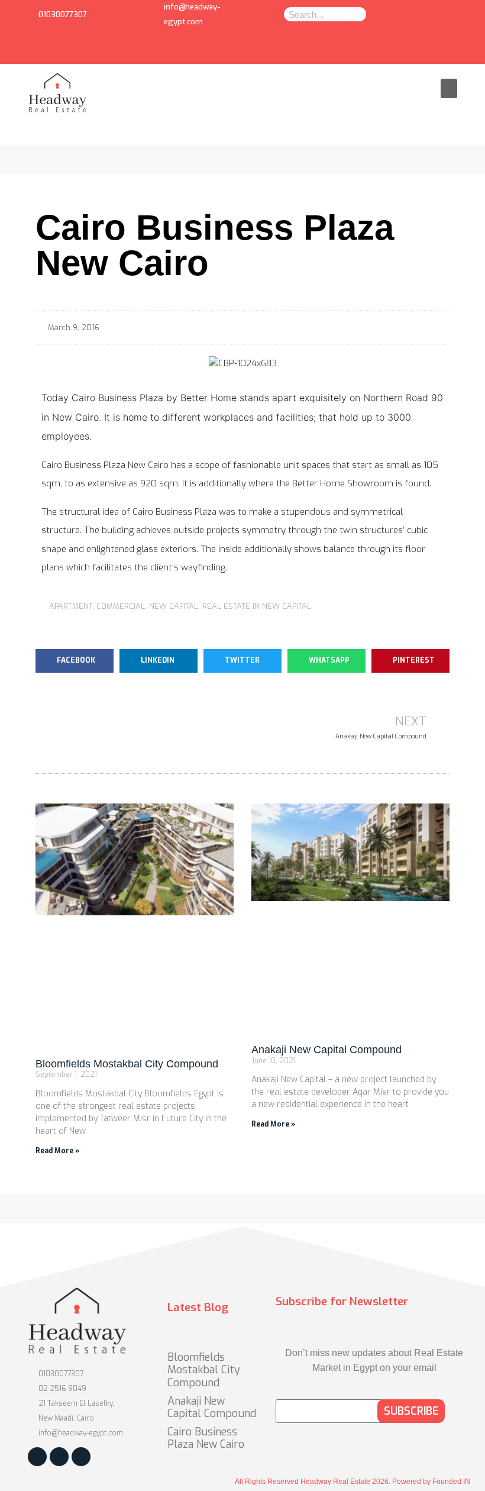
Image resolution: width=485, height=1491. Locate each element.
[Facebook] (67, 52)
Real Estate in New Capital (256, 606)
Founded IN (451, 1481)
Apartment (70, 606)
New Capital (173, 606)
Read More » (57, 1151)
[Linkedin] (115, 52)
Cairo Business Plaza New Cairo (205, 1438)
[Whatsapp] (91, 52)
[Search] (355, 14)
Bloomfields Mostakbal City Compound (126, 1064)
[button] (449, 88)
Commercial (120, 606)
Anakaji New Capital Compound (326, 1050)
